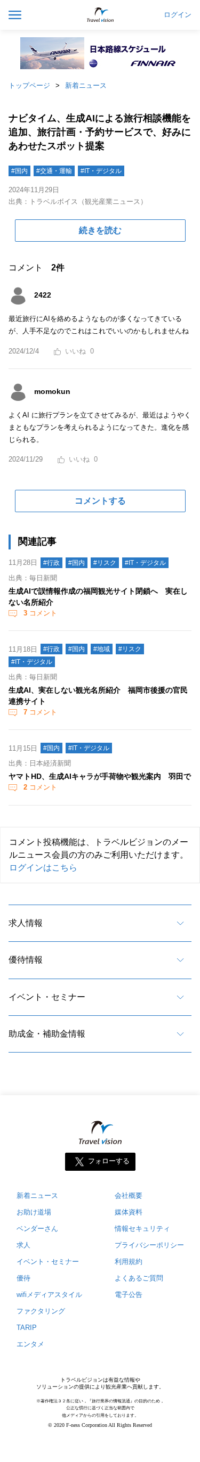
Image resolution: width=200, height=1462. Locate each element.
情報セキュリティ (142, 1229)
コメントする (100, 500)
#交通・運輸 (54, 171)
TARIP (27, 1328)
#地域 (101, 649)
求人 (23, 1245)
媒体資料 (128, 1212)
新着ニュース (86, 85)
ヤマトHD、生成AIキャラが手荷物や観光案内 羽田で (100, 776)
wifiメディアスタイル (49, 1295)
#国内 (19, 171)
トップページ (29, 85)
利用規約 (128, 1262)
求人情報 (26, 922)
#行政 (51, 562)
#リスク (104, 562)
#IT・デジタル (101, 171)
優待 (23, 1278)
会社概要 (128, 1196)
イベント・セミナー (47, 996)
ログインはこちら (43, 867)
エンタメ (30, 1344)
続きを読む (100, 230)
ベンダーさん (37, 1229)
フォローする (109, 1161)
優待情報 (26, 959)
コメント (40, 613)
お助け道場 (34, 1212)
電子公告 (128, 1295)
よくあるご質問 (139, 1278)
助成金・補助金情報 (47, 1033)
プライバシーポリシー (149, 1245)
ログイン (177, 15)
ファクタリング (41, 1311)
